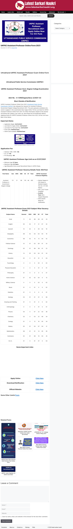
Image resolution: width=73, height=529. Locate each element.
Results (28, 12)
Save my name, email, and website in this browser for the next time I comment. (25, 516)
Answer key (43, 12)
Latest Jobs (11, 12)
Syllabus (35, 12)
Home (3, 12)
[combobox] (33, 15)
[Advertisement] (25, 61)
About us (12, 527)
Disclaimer (4, 527)
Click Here (39, 378)
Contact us (19, 527)
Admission (52, 12)
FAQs (33, 527)
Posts (17, 395)
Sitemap (27, 527)
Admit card (20, 12)
